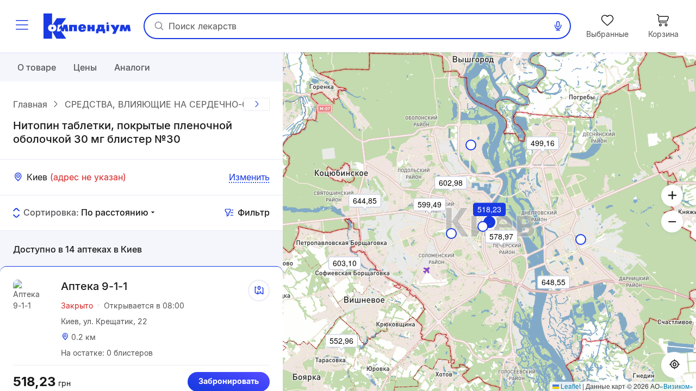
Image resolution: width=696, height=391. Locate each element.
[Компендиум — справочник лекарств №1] (87, 26)
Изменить (249, 177)
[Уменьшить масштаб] (672, 221)
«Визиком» (676, 385)
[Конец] (257, 104)
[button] (489, 224)
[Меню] (21, 26)
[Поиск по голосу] (558, 26)
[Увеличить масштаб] (672, 195)
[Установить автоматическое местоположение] (674, 365)
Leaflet (570, 385)
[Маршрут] (259, 290)
